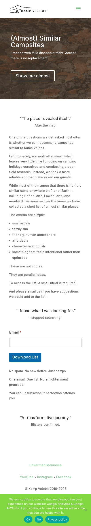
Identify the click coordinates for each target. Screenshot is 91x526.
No (39, 519)
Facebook (63, 477)
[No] (85, 510)
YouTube (27, 477)
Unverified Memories (45, 465)
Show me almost (32, 75)
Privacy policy (57, 519)
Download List (25, 357)
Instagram (45, 477)
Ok (28, 519)
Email (15, 332)
